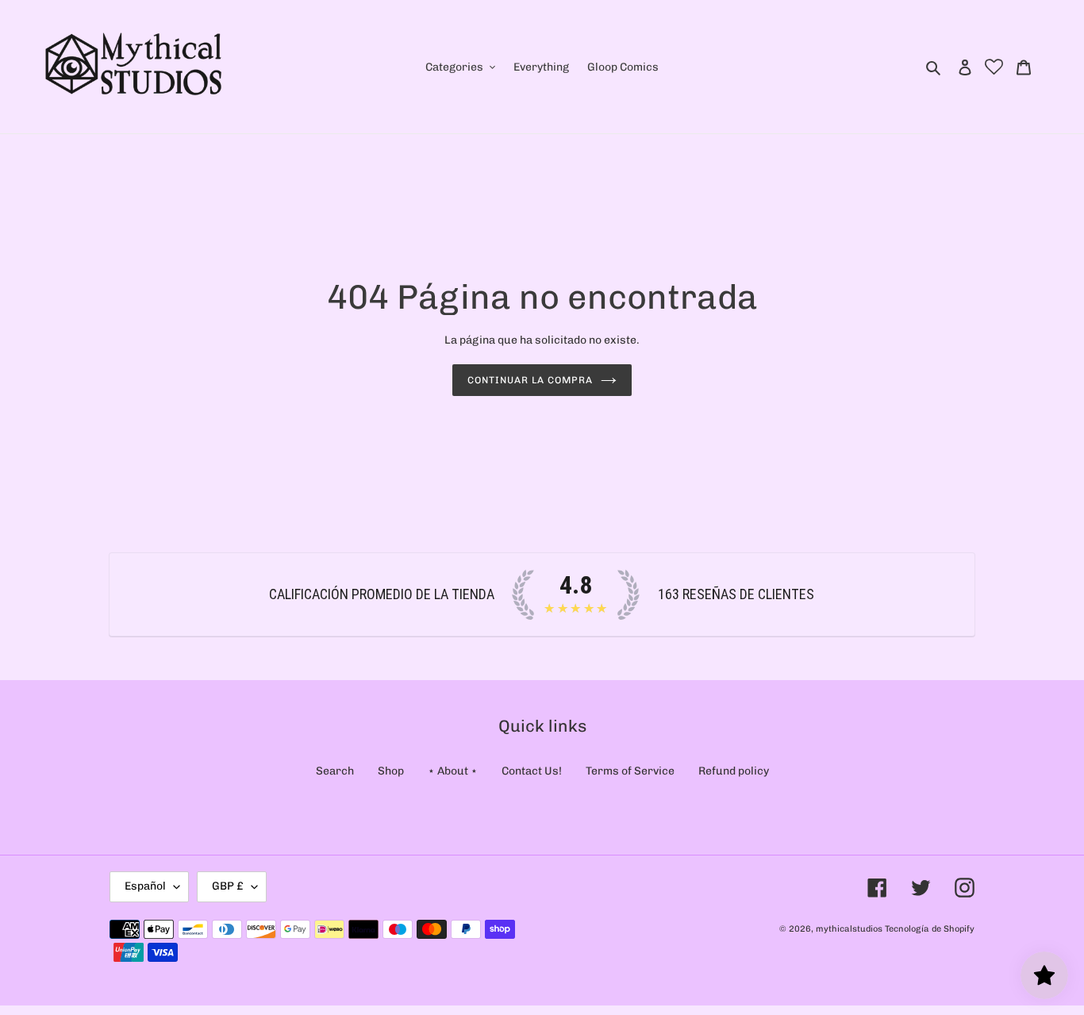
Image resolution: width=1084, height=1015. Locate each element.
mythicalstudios (849, 929)
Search (335, 771)
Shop (391, 771)
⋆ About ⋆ (453, 771)
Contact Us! (532, 771)
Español (145, 886)
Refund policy (733, 771)
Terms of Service (630, 771)
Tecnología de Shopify (929, 929)
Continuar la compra (529, 380)
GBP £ (228, 886)
